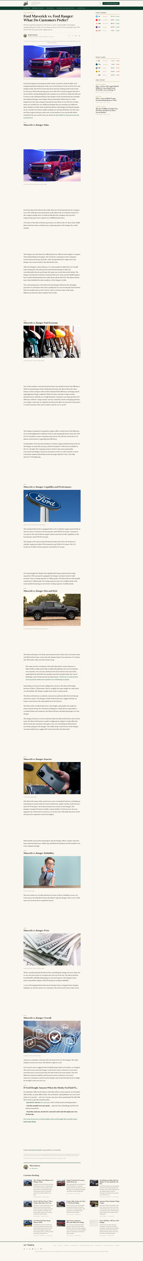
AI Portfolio (81, 8)
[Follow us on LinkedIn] (30, 1249)
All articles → (34, 1168)
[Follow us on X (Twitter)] (27, 1249)
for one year (38, 1102)
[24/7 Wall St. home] (26, 3)
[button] (100, 3)
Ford (25, 83)
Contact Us (66, 1245)
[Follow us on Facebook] (24, 1249)
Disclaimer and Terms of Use (86, 1245)
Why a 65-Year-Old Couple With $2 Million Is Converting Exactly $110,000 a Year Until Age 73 (107, 88)
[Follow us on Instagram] (35, 1249)
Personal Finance (38, 8)
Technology (50, 8)
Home (54, 1245)
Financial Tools (74, 1245)
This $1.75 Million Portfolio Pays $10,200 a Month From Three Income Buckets (107, 110)
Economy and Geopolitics (65, 8)
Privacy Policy (98, 1245)
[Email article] (76, 35)
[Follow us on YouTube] (32, 1249)
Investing (27, 8)
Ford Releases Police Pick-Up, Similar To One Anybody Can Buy (109, 1182)
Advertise (117, 1245)
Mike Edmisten (34, 35)
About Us (60, 1245)
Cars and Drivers (29, 12)
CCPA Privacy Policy (108, 1245)
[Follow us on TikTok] (38, 1249)
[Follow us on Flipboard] (41, 1249)
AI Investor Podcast (112, 3)
